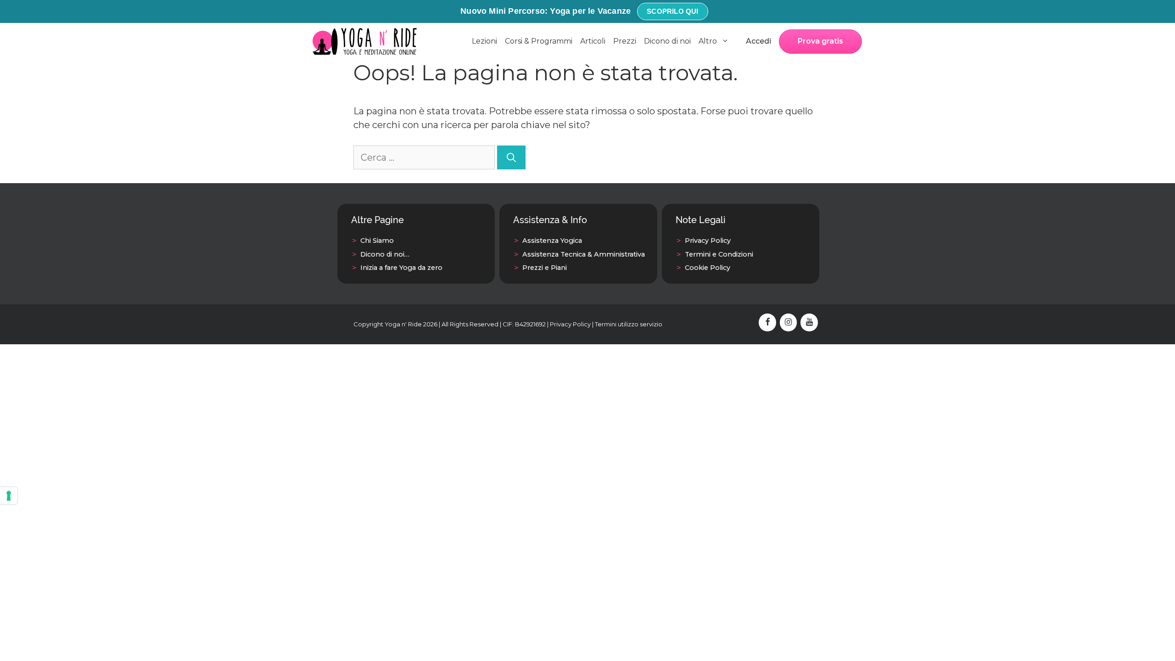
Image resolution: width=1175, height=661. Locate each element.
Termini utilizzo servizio (628, 324)
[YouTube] (809, 323)
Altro (708, 41)
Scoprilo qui (672, 11)
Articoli (592, 41)
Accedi (758, 41)
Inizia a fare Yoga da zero (401, 267)
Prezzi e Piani (544, 267)
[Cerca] (511, 157)
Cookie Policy (707, 267)
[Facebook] (767, 323)
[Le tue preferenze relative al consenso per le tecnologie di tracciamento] (8, 495)
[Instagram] (788, 323)
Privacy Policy (708, 240)
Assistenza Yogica (552, 240)
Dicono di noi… (384, 254)
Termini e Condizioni (719, 254)
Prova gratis (820, 41)
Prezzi (624, 41)
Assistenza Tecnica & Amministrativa (583, 254)
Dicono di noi (667, 41)
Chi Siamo (377, 240)
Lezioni (484, 41)
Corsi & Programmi (538, 41)
